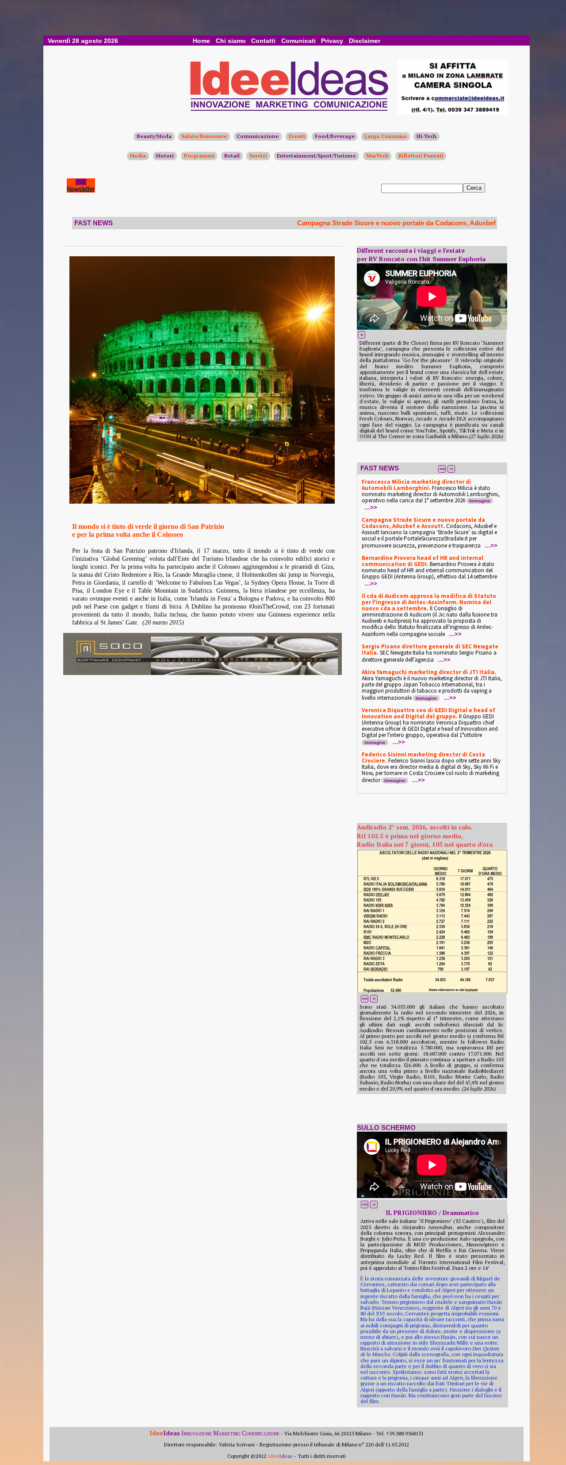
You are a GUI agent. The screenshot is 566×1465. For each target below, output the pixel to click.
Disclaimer (364, 40)
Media (138, 155)
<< (442, 468)
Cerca (474, 188)
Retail (232, 155)
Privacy (332, 40)
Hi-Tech (426, 136)
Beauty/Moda (154, 136)
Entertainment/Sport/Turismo (316, 155)
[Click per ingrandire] (202, 380)
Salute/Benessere (204, 136)
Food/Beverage (335, 136)
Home (201, 40)
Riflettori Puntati (421, 155)
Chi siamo (231, 40)
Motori (165, 155)
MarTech (377, 155)
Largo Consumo (385, 136)
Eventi (297, 136)
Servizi (258, 155)
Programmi (199, 155)
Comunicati (298, 40)
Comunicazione (258, 136)
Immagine (479, 500)
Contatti (263, 40)
